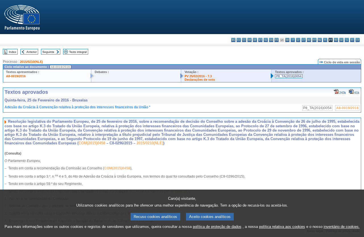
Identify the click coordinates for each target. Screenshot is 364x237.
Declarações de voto (200, 79)
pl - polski (325, 40)
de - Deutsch (255, 40)
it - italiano (293, 40)
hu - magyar (309, 40)
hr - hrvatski (287, 40)
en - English (271, 40)
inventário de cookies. (342, 226)
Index (12, 51)
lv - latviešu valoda (298, 40)
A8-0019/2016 (16, 76)
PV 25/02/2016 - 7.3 (198, 76)
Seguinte (48, 51)
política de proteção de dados (217, 226)
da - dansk (249, 40)
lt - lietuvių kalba (303, 40)
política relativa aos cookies (282, 226)
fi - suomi (352, 40)
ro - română (336, 40)
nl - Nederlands (320, 40)
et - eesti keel (260, 40)
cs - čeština (244, 40)
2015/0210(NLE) (31, 61)
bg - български (233, 40)
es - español (239, 40)
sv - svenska (357, 40)
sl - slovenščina (347, 40)
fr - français (276, 40)
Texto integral (78, 51)
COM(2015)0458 (91, 143)
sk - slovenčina (341, 40)
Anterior (31, 51)
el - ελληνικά (266, 40)
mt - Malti (314, 40)
